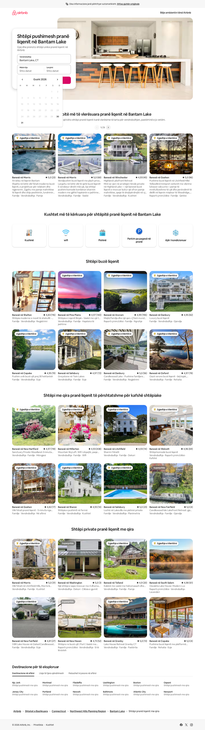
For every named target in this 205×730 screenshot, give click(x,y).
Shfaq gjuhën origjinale (128, 4)
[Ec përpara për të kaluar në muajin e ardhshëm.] (57, 79)
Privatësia (38, 724)
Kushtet (50, 724)
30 (57, 116)
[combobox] (44, 60)
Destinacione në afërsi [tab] (23, 673)
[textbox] (31, 71)
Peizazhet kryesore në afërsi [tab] (82, 673)
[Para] (108, 127)
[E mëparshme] (97, 127)
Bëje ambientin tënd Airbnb (175, 12)
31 (22, 122)
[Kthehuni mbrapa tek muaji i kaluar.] (22, 79)
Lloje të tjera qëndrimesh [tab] (51, 673)
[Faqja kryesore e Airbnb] (20, 12)
